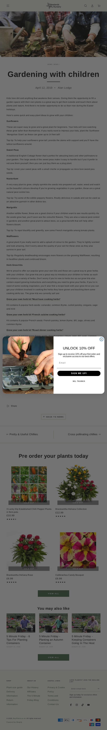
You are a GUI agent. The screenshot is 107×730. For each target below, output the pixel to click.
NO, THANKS (79, 381)
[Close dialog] (101, 339)
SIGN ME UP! (79, 373)
